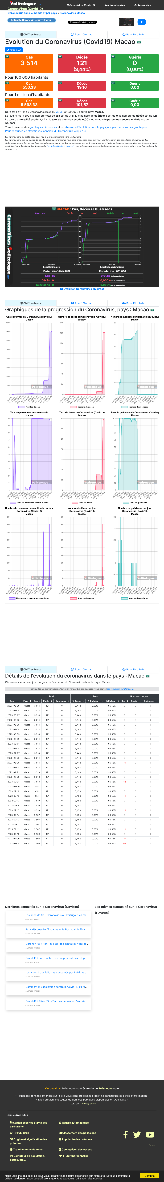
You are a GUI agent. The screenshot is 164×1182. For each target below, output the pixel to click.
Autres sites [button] (144, 5)
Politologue (105, 1088)
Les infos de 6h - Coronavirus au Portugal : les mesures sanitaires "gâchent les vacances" (79, 915)
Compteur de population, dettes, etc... (27, 1157)
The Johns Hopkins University (60, 146)
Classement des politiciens (79, 1132)
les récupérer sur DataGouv (120, 689)
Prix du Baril (21, 1132)
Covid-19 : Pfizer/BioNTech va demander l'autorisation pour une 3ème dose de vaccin (77, 1001)
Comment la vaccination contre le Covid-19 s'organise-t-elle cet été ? (67, 986)
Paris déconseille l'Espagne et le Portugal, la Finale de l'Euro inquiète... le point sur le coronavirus (84, 929)
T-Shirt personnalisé (75, 1155)
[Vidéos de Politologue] (150, 1137)
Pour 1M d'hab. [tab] (135, 34)
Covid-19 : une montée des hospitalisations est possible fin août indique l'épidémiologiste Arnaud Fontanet (90, 958)
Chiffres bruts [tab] (32, 34)
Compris (150, 1176)
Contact (152, 1145)
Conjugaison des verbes (76, 1149)
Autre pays (15, 49)
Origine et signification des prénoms (28, 1141)
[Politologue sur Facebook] (125, 1137)
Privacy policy (89, 1103)
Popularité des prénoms (76, 1139)
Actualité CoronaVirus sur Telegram (31, 20)
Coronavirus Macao (72, 13)
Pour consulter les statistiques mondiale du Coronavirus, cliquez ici (45, 131)
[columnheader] (13, 701)
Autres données (116, 5)
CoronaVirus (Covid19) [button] (82, 5)
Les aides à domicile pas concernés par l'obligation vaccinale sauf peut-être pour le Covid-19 (82, 972)
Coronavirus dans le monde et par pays (32, 13)
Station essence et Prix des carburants (28, 1124)
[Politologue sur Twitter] (137, 1137)
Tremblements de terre (27, 1149)
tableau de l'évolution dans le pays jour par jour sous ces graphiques (105, 127)
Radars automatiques (75, 1122)
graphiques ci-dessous (43, 127)
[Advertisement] (82, 177)
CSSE (59, 111)
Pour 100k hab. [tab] (83, 34)
